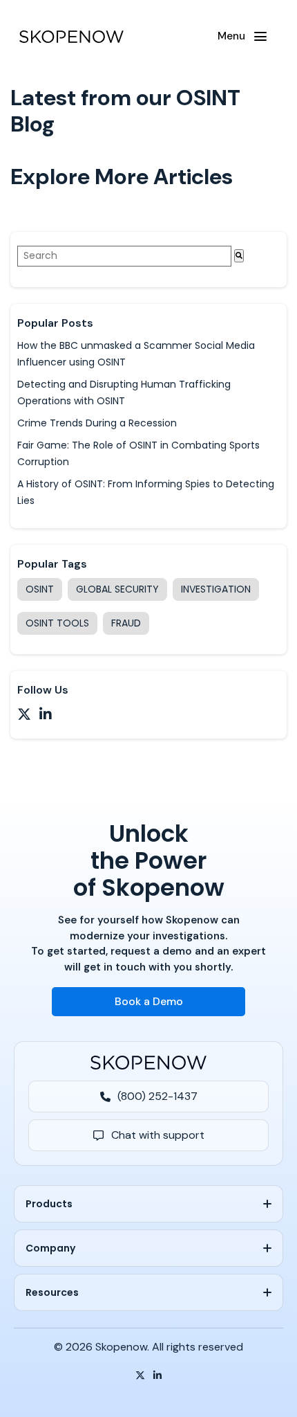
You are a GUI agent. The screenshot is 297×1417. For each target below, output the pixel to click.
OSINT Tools (57, 623)
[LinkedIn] (157, 1375)
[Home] (71, 36)
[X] (140, 1375)
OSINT (40, 589)
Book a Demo (149, 1001)
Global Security (117, 589)
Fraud (126, 623)
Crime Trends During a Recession (97, 423)
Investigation (216, 589)
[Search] (239, 255)
